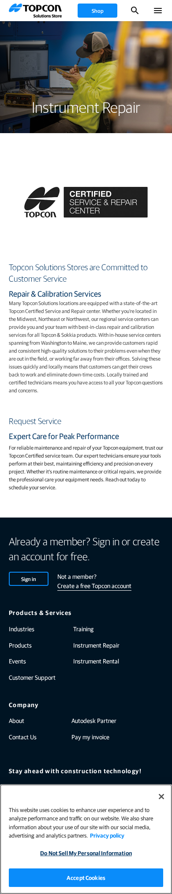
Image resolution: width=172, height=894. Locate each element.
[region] (86, 839)
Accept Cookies (86, 877)
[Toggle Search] (135, 10)
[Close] (161, 796)
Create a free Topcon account (94, 585)
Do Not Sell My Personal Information (86, 853)
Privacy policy (107, 835)
